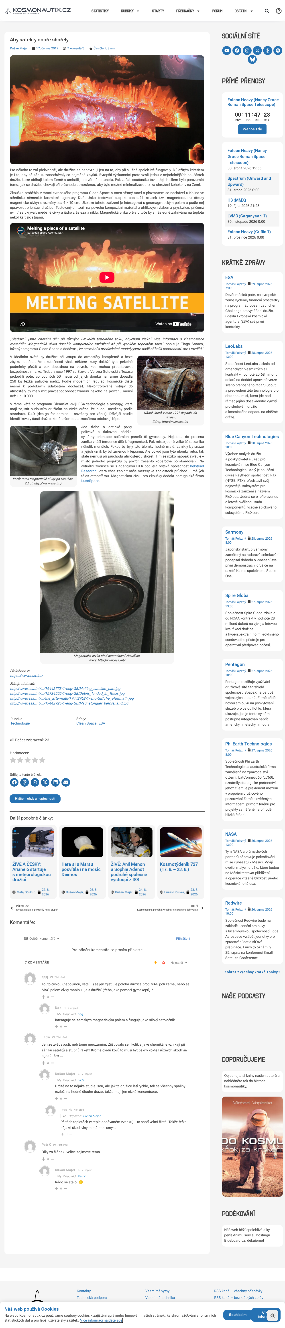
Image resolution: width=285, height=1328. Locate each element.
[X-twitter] (257, 50)
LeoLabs (234, 346)
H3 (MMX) (237, 200)
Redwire (233, 903)
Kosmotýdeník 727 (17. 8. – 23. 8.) (130, 867)
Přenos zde (252, 129)
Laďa (81, 1080)
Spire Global (237, 595)
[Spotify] (277, 50)
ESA (229, 277)
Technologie (20, 723)
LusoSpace (90, 481)
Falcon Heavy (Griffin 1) (249, 231)
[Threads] (267, 50)
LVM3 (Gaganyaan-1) (247, 216)
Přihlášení (182, 938)
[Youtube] (226, 50)
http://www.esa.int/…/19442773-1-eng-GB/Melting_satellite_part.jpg (65, 688)
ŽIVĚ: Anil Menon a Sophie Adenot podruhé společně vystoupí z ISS (80, 872)
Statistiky (100, 11)
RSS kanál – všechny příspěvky (238, 1291)
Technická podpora (92, 1298)
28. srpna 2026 (261, 352)
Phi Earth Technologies (248, 744)
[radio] (13, 760)
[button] (267, 10)
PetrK (81, 1176)
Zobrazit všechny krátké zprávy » (252, 972)
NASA (231, 834)
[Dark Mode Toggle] (272, 1315)
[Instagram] (247, 50)
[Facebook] (236, 50)
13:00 (229, 356)
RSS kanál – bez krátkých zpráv (238, 1298)
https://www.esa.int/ (26, 676)
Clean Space (86, 723)
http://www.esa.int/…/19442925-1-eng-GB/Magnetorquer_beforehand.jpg (69, 703)
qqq (80, 1014)
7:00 (228, 288)
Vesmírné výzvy (157, 1291)
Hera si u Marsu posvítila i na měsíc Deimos (31, 869)
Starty (158, 11)
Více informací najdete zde (101, 1320)
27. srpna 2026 (261, 602)
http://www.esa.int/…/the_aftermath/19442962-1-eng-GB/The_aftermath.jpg (72, 698)
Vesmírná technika (160, 1298)
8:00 (228, 542)
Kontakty (84, 1291)
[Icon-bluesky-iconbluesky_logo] (252, 59)
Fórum (217, 11)
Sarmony (234, 532)
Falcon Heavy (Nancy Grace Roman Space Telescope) (253, 102)
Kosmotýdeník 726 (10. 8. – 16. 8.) (179, 867)
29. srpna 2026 (261, 284)
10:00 (229, 447)
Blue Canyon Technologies (252, 436)
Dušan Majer (18, 48)
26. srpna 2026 (261, 840)
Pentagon (235, 664)
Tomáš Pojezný (235, 284)
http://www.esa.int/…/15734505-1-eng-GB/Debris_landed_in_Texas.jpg (67, 693)
